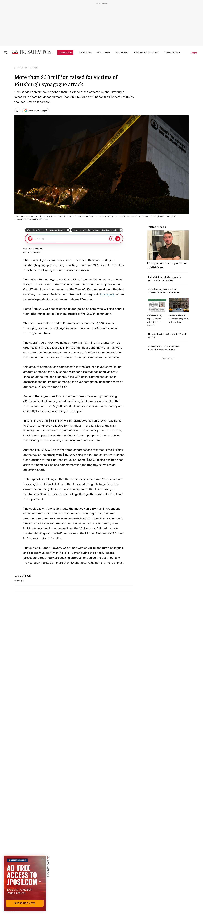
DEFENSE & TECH (172, 52)
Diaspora (33, 68)
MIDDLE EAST (122, 52)
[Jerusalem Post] (30, 52)
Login (194, 52)
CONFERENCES (65, 52)
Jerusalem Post (21, 68)
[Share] (17, 110)
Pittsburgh (19, 580)
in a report (107, 294)
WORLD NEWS (103, 52)
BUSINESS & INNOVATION (146, 52)
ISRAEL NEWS (85, 52)
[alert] (25, 883)
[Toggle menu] (5, 52)
